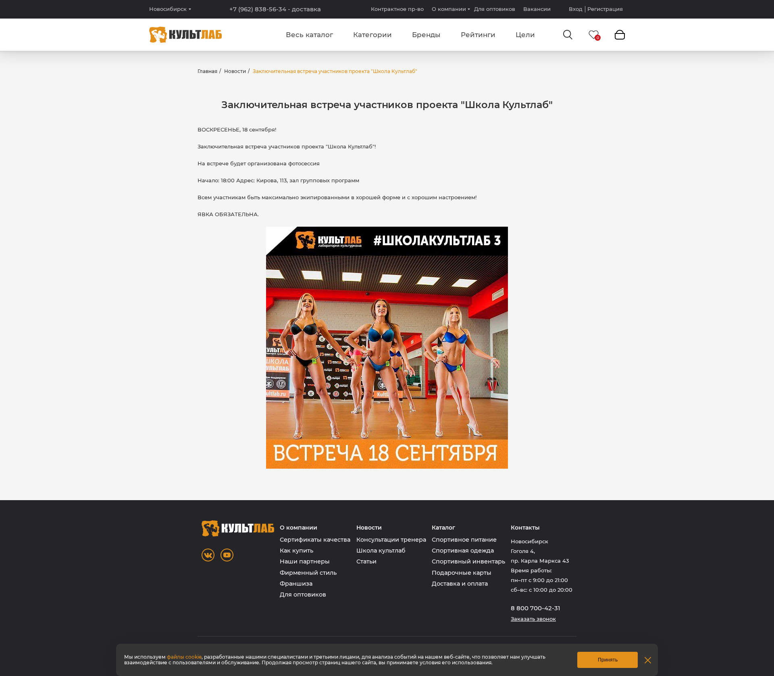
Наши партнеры (305, 561)
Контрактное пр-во (397, 9)
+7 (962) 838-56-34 (275, 9)
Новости (235, 71)
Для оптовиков (494, 9)
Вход (576, 9)
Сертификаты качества (315, 539)
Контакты (525, 527)
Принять (608, 660)
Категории (372, 35)
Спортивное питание (464, 539)
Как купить (296, 550)
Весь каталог (309, 35)
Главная (207, 71)
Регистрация (605, 9)
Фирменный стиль (308, 572)
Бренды (426, 35)
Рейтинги (478, 35)
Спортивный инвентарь (468, 561)
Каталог (443, 527)
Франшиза (296, 583)
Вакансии (537, 9)
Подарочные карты (461, 572)
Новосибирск (168, 9)
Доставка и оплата (460, 583)
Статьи (366, 561)
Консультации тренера (391, 539)
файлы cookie (184, 657)
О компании (449, 9)
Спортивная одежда (463, 550)
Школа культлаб (381, 550)
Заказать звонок (533, 619)
